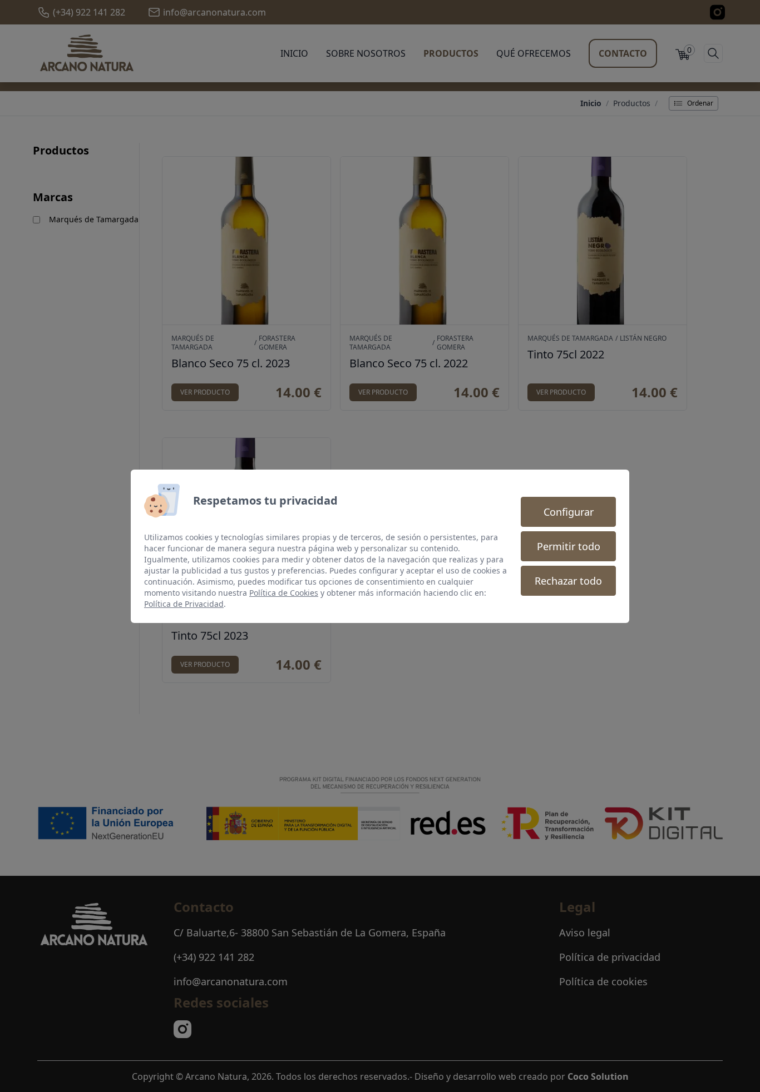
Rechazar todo (568, 580)
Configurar (569, 511)
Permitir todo (568, 546)
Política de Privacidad (184, 604)
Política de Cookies (283, 592)
